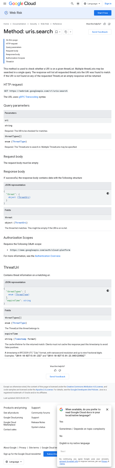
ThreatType (19, 141)
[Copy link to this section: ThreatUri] (22, 268)
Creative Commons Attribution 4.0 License (85, 387)
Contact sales (10, 429)
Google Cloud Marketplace (10, 423)
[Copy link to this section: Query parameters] (32, 106)
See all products (11, 413)
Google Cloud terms (51, 447)
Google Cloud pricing (13, 417)
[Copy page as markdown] (66, 31)
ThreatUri (23, 197)
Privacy (22, 447)
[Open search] (72, 3)
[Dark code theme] (107, 193)
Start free (103, 13)
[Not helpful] (109, 24)
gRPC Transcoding (28, 96)
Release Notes (38, 422)
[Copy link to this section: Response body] (28, 172)
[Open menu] (5, 3)
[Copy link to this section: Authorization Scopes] (36, 238)
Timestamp (20, 338)
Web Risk (16, 13)
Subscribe (52, 454)
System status (38, 427)
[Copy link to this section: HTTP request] (26, 85)
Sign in (108, 3)
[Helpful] (104, 24)
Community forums (40, 413)
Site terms (34, 447)
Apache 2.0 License (44, 390)
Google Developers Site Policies (84, 390)
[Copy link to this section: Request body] (26, 157)
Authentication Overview (47, 256)
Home (6, 24)
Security (33, 24)
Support (35, 417)
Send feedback (100, 32)
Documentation (19, 24)
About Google (10, 447)
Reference (57, 24)
